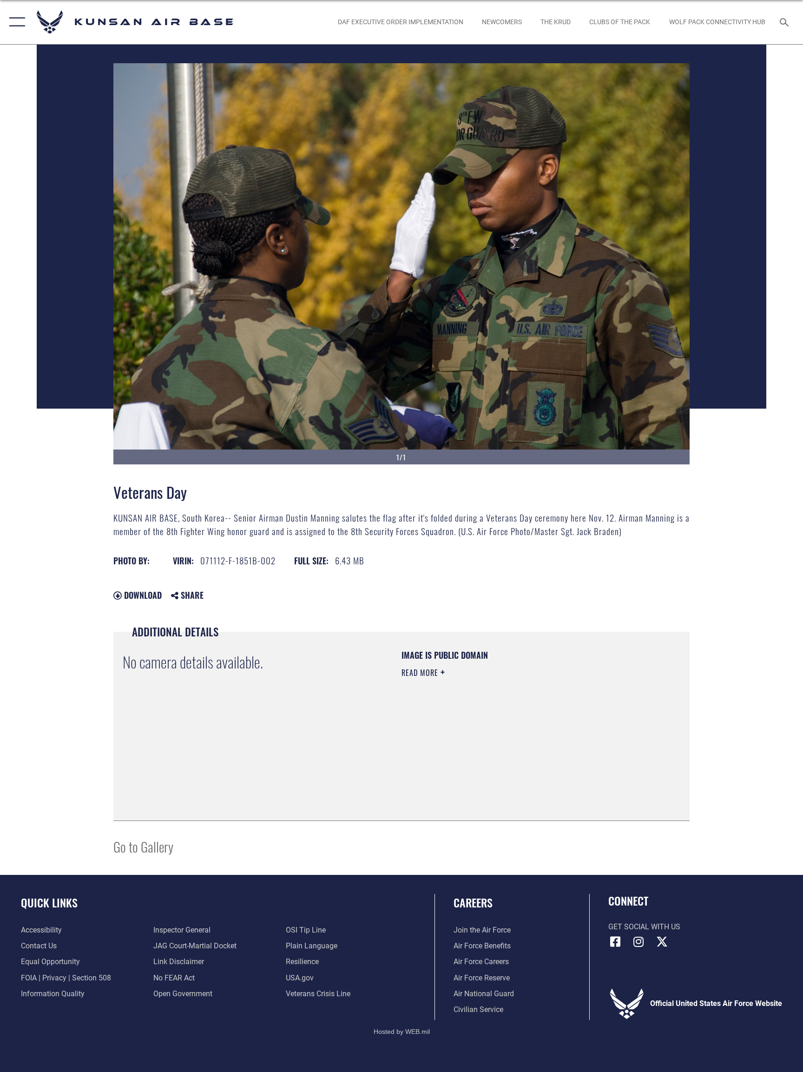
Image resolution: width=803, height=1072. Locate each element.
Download (142, 595)
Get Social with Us (644, 926)
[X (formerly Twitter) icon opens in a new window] (662, 942)
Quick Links (49, 902)
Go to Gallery (143, 846)
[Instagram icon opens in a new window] (638, 942)
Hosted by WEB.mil (402, 1031)
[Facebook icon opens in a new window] (615, 942)
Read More (421, 672)
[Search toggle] (785, 22)
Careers (473, 902)
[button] (15, 22)
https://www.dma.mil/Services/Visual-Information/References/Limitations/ (492, 738)
